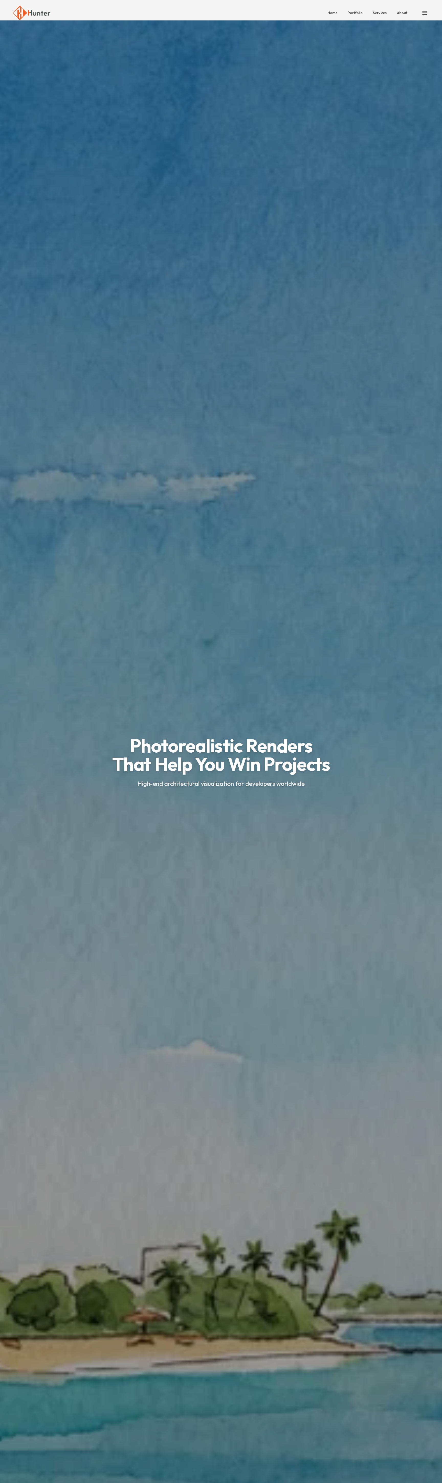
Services (380, 12)
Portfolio (355, 12)
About (402, 12)
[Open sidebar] (424, 13)
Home (332, 12)
